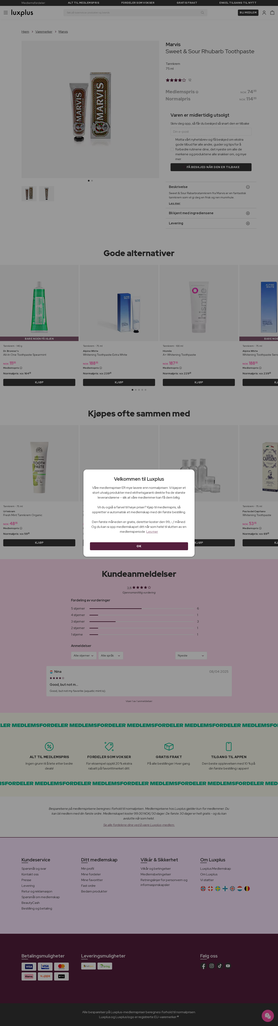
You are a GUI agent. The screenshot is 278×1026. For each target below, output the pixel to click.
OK (139, 546)
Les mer (152, 531)
